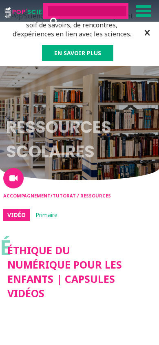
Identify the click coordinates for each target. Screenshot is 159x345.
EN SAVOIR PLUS (77, 53)
